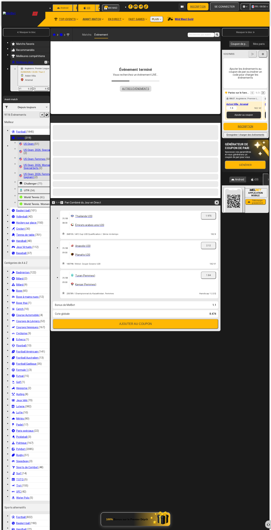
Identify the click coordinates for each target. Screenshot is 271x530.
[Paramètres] (245, 6)
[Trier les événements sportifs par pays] (46, 114)
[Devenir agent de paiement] (182, 6)
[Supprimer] (217, 118)
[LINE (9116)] (54, 34)
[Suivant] (63, 118)
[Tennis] (61, 34)
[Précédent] (45, 62)
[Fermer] (266, 179)
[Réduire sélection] (42, 114)
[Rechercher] (217, 34)
